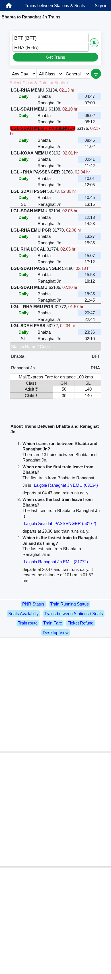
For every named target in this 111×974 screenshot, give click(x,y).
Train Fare (52, 623)
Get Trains (55, 57)
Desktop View (56, 632)
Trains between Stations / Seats (73, 613)
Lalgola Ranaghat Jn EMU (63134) (66, 485)
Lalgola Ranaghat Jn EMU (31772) (56, 561)
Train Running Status (69, 604)
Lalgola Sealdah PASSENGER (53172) (60, 523)
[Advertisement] (55, 694)
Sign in (101, 5)
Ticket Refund (80, 623)
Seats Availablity (23, 613)
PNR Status (33, 604)
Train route (28, 623)
